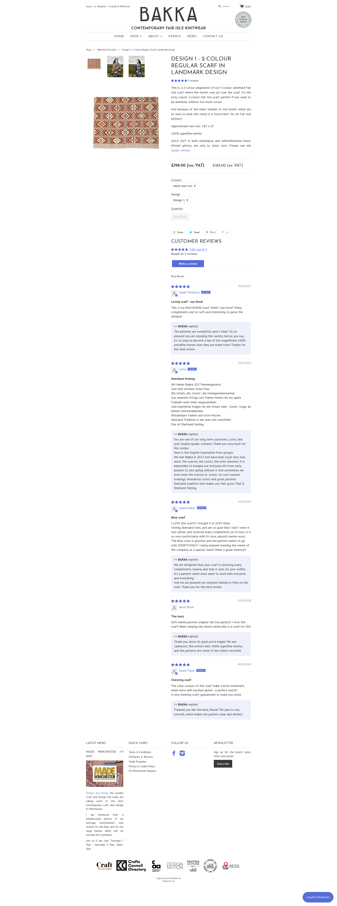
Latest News (96, 743)
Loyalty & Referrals (119, 6)
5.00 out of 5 (198, 249)
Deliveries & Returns (141, 756)
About (154, 36)
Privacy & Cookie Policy (142, 766)
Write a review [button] (188, 263)
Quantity (177, 208)
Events (174, 36)
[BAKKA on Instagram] (182, 754)
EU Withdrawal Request (142, 771)
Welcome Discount (106, 49)
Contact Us (213, 36)
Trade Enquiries (137, 761)
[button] (179, 80)
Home (119, 36)
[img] (180, 287)
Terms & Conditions (140, 752)
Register (101, 6)
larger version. (180, 150)
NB (173, 881)
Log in (89, 6)
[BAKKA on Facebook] (174, 754)
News (192, 36)
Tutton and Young (97, 793)
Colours (176, 180)
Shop (135, 36)
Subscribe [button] (223, 764)
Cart (248, 6)
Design (175, 194)
